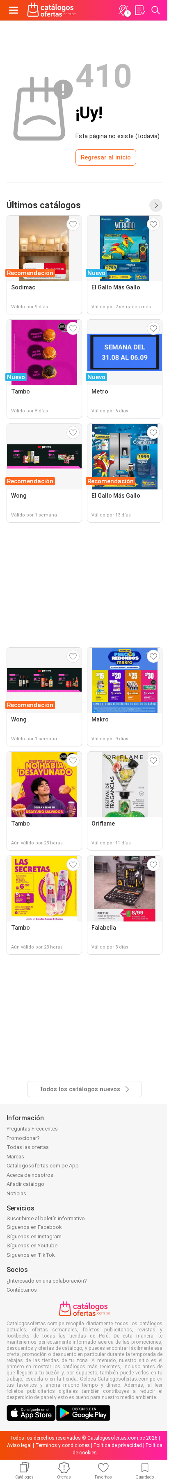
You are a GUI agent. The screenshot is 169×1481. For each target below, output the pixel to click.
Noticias (16, 1193)
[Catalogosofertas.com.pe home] (51, 10)
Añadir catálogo (25, 1184)
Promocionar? (23, 1138)
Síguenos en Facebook (34, 1227)
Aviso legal (19, 1445)
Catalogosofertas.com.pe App (43, 1166)
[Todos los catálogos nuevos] (155, 205)
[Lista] (139, 10)
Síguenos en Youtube (32, 1245)
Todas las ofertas (28, 1147)
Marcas (15, 1156)
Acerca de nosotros (30, 1175)
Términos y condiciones (62, 1445)
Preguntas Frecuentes (32, 1129)
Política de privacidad (118, 1445)
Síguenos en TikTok (31, 1255)
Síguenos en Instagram (34, 1236)
